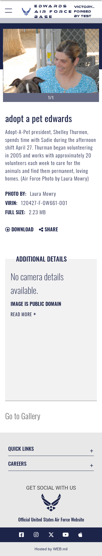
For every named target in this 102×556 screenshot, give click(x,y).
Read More (22, 314)
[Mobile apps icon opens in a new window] (80, 535)
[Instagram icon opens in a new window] (36, 535)
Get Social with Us (51, 488)
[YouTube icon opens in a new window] (66, 535)
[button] (9, 11)
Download (21, 229)
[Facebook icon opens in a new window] (21, 535)
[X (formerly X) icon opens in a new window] (51, 535)
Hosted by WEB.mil (51, 549)
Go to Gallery (22, 415)
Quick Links (21, 448)
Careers (17, 463)
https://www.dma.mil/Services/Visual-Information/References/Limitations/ (44, 383)
